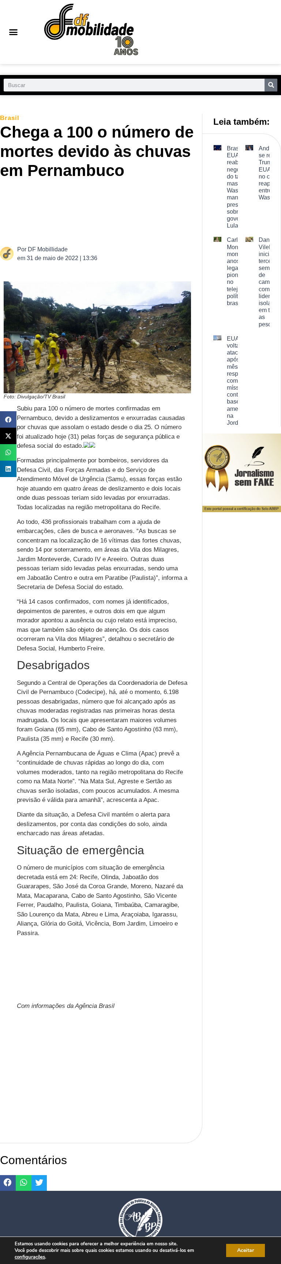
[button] (13, 32)
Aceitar (245, 1250)
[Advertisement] (137, 211)
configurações (30, 1257)
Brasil (9, 118)
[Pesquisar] (271, 85)
